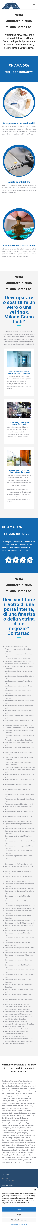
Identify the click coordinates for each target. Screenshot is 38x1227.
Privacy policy (23, 1224)
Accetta (19, 1209)
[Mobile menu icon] (34, 4)
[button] (35, 1190)
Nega (19, 1214)
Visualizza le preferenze (19, 1220)
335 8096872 (23, 72)
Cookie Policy (15, 1224)
